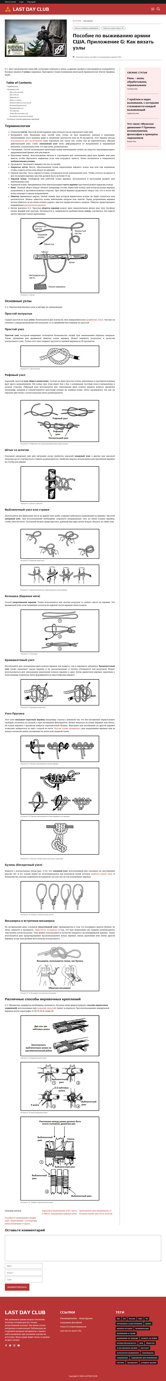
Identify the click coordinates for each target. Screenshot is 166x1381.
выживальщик (142, 1328)
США (140, 1318)
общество (150, 1343)
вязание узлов (82, 57)
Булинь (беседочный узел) (19, 113)
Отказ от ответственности (73, 1326)
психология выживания (128, 1353)
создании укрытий (46, 1008)
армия (148, 1323)
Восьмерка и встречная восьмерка (21, 116)
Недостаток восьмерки (46, 929)
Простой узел (14, 95)
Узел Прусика (14, 111)
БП (124, 1318)
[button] (158, 9)
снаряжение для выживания (144, 1357)
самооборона (147, 1353)
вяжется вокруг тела (101, 873)
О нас (21, 2)
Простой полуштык (16, 92)
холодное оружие (148, 1362)
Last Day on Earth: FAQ (70, 1330)
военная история (124, 1328)
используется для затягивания (26, 140)
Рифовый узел (14, 97)
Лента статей (10, 2)
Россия (132, 1318)
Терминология (12, 86)
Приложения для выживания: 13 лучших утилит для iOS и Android (95, 1212)
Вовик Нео (131, 141)
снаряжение (122, 1357)
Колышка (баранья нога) (18, 105)
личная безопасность (126, 1343)
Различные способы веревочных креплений (23, 119)
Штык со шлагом (15, 100)
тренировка (132, 1362)
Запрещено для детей (71, 1322)
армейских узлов (94, 319)
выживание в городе (126, 1333)
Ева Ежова (88, 21)
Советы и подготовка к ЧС (113, 28)
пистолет (145, 1348)
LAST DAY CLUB (31, 9)
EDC (118, 1318)
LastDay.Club (132, 89)
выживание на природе (127, 1338)
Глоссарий (31, 2)
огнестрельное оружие (127, 1348)
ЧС (146, 1318)
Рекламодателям (68, 1318)
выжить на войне (149, 1338)
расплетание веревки (34, 205)
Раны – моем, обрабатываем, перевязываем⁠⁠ (137, 82)
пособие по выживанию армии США (105, 57)
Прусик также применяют (67, 728)
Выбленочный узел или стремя (20, 103)
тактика (120, 1362)
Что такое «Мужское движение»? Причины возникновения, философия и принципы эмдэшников (142, 130)
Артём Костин (133, 113)
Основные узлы (13, 89)
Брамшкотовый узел (16, 108)
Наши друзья (85, 1318)
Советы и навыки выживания (86, 28)
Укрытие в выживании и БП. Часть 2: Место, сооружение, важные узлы (59, 1212)
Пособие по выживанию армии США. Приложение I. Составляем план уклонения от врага (21, 1220)
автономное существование (129, 1323)
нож (141, 1343)
